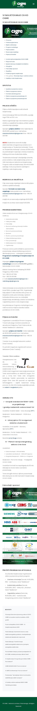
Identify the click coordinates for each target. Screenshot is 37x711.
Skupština (8, 71)
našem (7, 387)
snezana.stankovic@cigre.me (12, 133)
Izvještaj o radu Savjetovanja (14, 78)
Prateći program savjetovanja (14, 73)
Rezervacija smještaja (12, 52)
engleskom (14, 387)
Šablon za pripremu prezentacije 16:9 (16, 98)
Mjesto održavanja (11, 45)
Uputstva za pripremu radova (14, 89)
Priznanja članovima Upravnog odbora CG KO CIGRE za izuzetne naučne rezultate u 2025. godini (18, 617)
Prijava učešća (10, 49)
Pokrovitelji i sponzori (12, 69)
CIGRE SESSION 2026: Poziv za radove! (15, 666)
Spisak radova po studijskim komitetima (17, 64)
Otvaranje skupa (18, 76)
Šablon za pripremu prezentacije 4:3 (16, 96)
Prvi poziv (8, 40)
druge (15, 438)
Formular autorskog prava (13, 94)
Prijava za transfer (11, 54)
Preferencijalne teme (12, 42)
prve (10, 438)
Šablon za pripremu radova (14, 91)
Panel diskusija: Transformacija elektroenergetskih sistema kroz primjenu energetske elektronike (17, 644)
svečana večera (28, 76)
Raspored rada (10, 61)
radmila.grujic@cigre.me (11, 281)
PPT (32, 411)
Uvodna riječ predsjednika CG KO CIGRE (17, 59)
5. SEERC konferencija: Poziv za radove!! (16, 670)
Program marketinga (12, 47)
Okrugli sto (9, 66)
